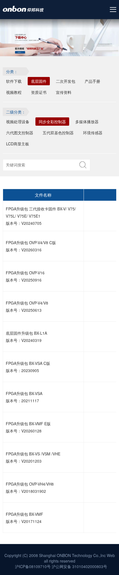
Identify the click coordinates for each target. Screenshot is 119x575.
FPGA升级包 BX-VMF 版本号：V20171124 (24, 517)
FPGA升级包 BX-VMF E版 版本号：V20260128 (28, 427)
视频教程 (14, 92)
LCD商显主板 (17, 143)
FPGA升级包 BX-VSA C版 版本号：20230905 (28, 366)
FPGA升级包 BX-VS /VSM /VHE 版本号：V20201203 (33, 457)
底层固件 (38, 81)
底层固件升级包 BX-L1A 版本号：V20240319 (26, 336)
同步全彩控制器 (52, 121)
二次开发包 (65, 81)
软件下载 (14, 81)
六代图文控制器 (19, 132)
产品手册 (92, 81)
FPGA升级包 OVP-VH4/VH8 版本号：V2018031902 (30, 487)
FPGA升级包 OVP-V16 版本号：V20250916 (25, 276)
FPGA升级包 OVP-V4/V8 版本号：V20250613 (27, 306)
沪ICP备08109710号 (33, 566)
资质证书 (38, 92)
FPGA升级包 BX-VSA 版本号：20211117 (24, 397)
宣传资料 (63, 92)
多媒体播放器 (87, 121)
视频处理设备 (17, 121)
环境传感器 (92, 132)
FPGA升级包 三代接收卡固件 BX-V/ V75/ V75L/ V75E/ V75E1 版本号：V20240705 (41, 216)
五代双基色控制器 (58, 132)
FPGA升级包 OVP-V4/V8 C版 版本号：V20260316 (31, 246)
